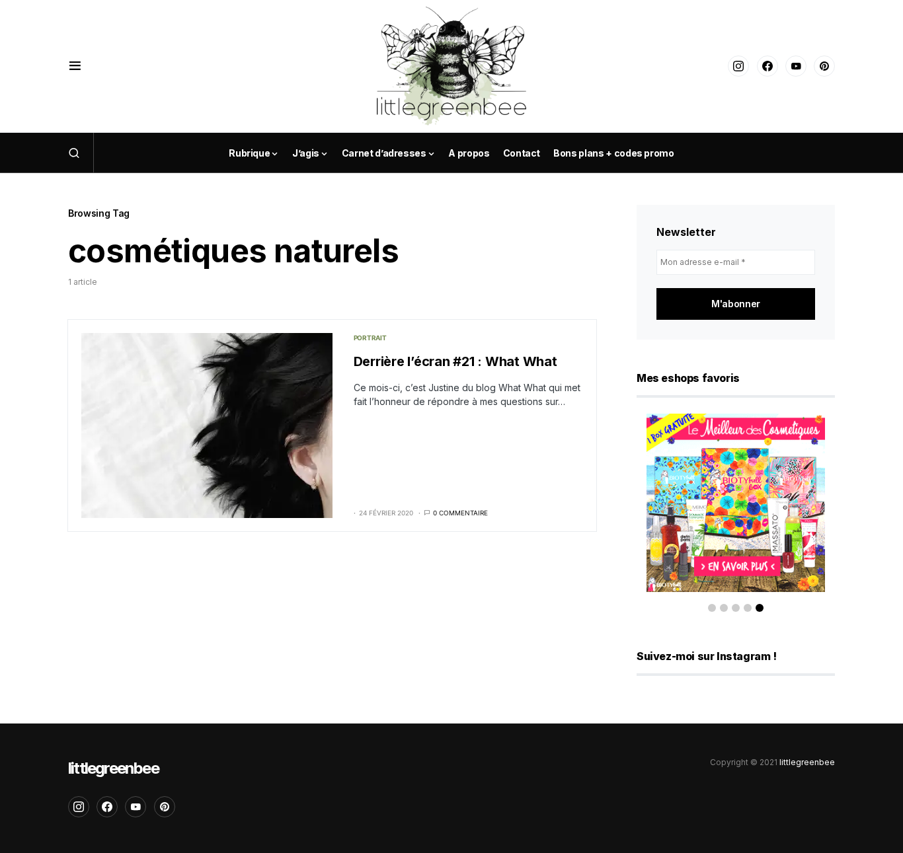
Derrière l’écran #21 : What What (455, 361)
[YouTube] (795, 66)
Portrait (370, 338)
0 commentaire (460, 513)
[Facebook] (767, 66)
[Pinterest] (824, 66)
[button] (75, 66)
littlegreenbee (113, 768)
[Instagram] (738, 66)
